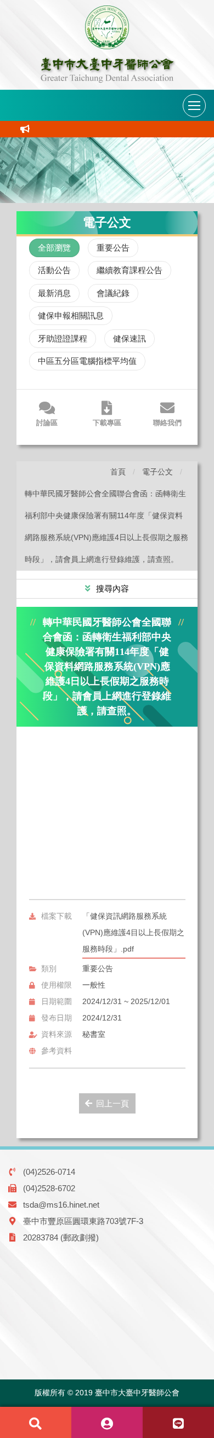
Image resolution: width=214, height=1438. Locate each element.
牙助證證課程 (62, 338)
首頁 (118, 472)
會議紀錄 (113, 293)
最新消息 (54, 293)
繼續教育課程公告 (129, 270)
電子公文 (157, 472)
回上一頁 (112, 1103)
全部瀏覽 (54, 247)
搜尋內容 (111, 588)
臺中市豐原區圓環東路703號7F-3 (83, 1221)
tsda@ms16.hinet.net (61, 1204)
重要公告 (113, 247)
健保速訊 (129, 338)
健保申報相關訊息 (71, 315)
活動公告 (54, 270)
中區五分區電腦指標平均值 (87, 361)
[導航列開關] (194, 105)
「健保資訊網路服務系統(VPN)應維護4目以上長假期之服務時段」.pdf (133, 932)
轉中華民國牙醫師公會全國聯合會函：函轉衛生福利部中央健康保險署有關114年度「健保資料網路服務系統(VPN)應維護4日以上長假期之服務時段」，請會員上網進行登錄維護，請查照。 (106, 527)
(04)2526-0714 (49, 1171)
